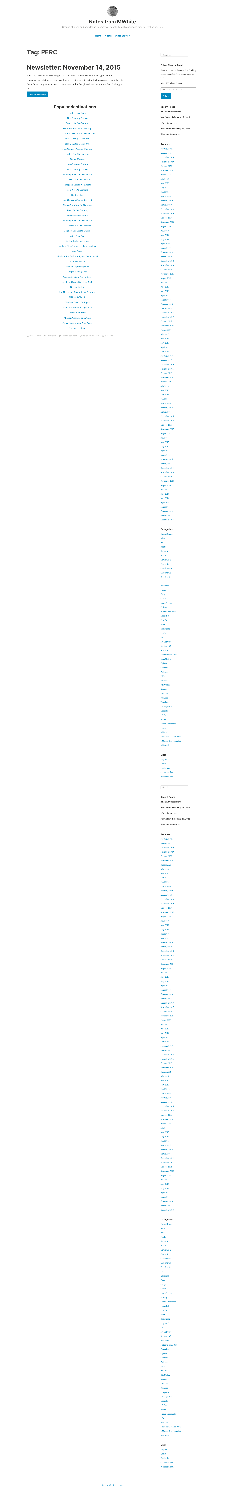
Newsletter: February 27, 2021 (175, 117)
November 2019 (167, 213)
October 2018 (166, 269)
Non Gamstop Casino (77, 118)
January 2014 (166, 515)
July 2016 (165, 385)
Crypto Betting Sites (77, 271)
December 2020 (167, 157)
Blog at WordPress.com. (112, 1485)
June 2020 (165, 183)
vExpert (164, 727)
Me (162, 637)
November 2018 (167, 265)
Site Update (165, 684)
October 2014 (166, 476)
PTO (163, 676)
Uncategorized (167, 706)
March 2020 (166, 196)
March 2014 (166, 506)
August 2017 (166, 329)
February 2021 (167, 148)
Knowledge (165, 628)
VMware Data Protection (171, 740)
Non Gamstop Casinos (77, 164)
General (164, 598)
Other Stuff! (121, 35)
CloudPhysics (166, 568)
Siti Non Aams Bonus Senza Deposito (77, 292)
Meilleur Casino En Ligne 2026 (77, 281)
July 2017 (165, 334)
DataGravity (166, 577)
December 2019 (167, 209)
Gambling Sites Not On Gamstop (77, 174)
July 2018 (165, 282)
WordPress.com (167, 776)
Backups (164, 551)
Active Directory (167, 533)
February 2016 (167, 407)
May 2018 (165, 291)
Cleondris (164, 564)
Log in (163, 763)
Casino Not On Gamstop (77, 123)
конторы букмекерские (77, 266)
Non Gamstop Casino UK (77, 138)
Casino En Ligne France (77, 240)
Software (164, 693)
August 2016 (166, 381)
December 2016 (167, 364)
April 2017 (165, 347)
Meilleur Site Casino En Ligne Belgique (77, 245)
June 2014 (165, 493)
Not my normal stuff (169, 654)
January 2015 (166, 463)
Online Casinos (77, 159)
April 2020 (165, 191)
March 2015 (166, 455)
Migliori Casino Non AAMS (77, 317)
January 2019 (166, 256)
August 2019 (166, 226)
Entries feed (165, 767)
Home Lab (165, 615)
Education (165, 585)
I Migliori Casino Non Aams (77, 184)
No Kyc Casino (77, 286)
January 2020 (166, 204)
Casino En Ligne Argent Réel (77, 276)
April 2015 (165, 450)
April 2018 (165, 295)
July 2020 (165, 178)
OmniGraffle (166, 658)
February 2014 (167, 511)
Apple (163, 546)
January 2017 (166, 360)
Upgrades (164, 710)
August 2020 (166, 174)
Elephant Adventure (170, 134)
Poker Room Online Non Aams (77, 322)
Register (164, 759)
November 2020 (167, 161)
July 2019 (165, 230)
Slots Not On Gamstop (77, 189)
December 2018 (167, 260)
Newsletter (51, 336)
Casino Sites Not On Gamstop (77, 205)
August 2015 (166, 433)
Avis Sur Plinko (77, 261)
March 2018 (166, 299)
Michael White (35, 336)
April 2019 (165, 243)
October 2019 (166, 217)
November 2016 (167, 368)
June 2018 (165, 286)
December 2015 (167, 416)
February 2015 (167, 459)
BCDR (163, 555)
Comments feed (167, 772)
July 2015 (165, 437)
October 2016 (166, 373)
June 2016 (165, 390)
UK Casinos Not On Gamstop (77, 128)
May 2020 (165, 187)
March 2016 (166, 403)
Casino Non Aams (77, 113)
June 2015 (165, 442)
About (108, 35)
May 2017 (165, 342)
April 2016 (165, 398)
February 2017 (167, 355)
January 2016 (166, 411)
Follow (166, 96)
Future (163, 589)
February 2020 (167, 200)
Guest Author (166, 602)
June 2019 (165, 235)
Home (98, 35)
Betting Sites (77, 194)
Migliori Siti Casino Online (77, 230)
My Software (166, 641)
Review (164, 680)
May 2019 (165, 239)
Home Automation (168, 611)
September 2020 (167, 170)
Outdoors (164, 667)
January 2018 (166, 308)
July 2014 (165, 489)
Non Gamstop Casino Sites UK (77, 148)
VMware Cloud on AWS (171, 736)
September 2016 (167, 377)
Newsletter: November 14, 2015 (74, 67)
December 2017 (167, 312)
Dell (162, 581)
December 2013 (167, 519)
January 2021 (166, 153)
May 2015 (165, 446)
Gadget (164, 594)
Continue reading (36, 95)
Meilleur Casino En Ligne (77, 302)
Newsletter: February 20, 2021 (175, 128)
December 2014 (167, 468)
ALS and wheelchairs (171, 111)
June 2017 (165, 338)
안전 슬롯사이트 (77, 297)
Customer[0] (166, 572)
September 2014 (167, 480)
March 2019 (166, 247)
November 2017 (167, 316)
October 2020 (166, 166)
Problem (164, 671)
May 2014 (165, 498)
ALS (163, 542)
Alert (163, 538)
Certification (166, 559)
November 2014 (167, 472)
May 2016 (165, 394)
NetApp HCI (166, 646)
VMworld (165, 745)
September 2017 (167, 325)
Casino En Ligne (77, 327)
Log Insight (165, 633)
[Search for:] (174, 54)
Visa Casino (77, 251)
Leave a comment (69, 336)
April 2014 (165, 502)
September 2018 (167, 273)
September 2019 (167, 222)
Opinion (164, 663)
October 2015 (166, 424)
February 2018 (167, 304)
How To (164, 620)
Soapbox (164, 689)
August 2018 (166, 278)
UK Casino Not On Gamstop (77, 179)
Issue (163, 624)
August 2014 (166, 485)
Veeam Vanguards (168, 723)
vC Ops (164, 715)
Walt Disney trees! (169, 123)
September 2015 (167, 429)
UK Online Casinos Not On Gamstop (77, 133)
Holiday (164, 607)
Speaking (164, 697)
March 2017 (166, 351)
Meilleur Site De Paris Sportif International (77, 256)
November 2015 (167, 420)
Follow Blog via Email (172, 65)
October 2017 (166, 321)
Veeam (163, 719)
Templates (165, 702)
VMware (164, 732)
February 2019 (167, 252)
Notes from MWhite (112, 22)
